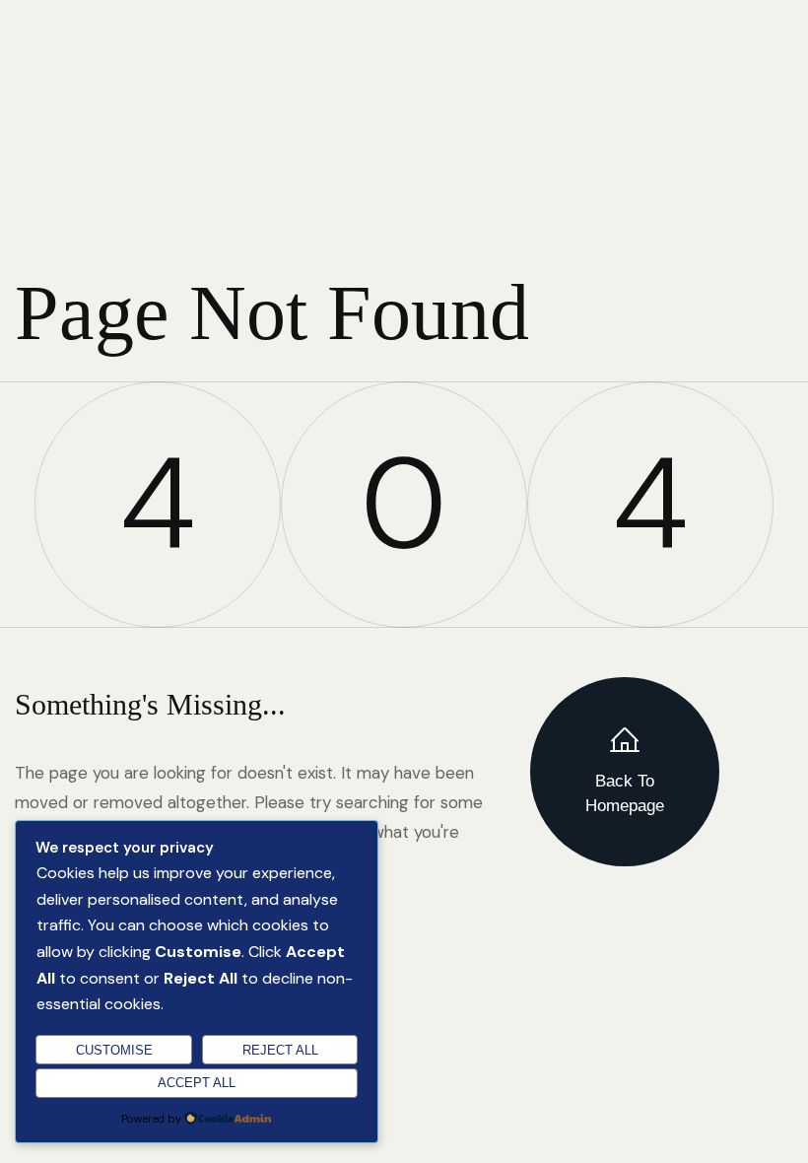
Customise (114, 1050)
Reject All (280, 1050)
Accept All (197, 1082)
